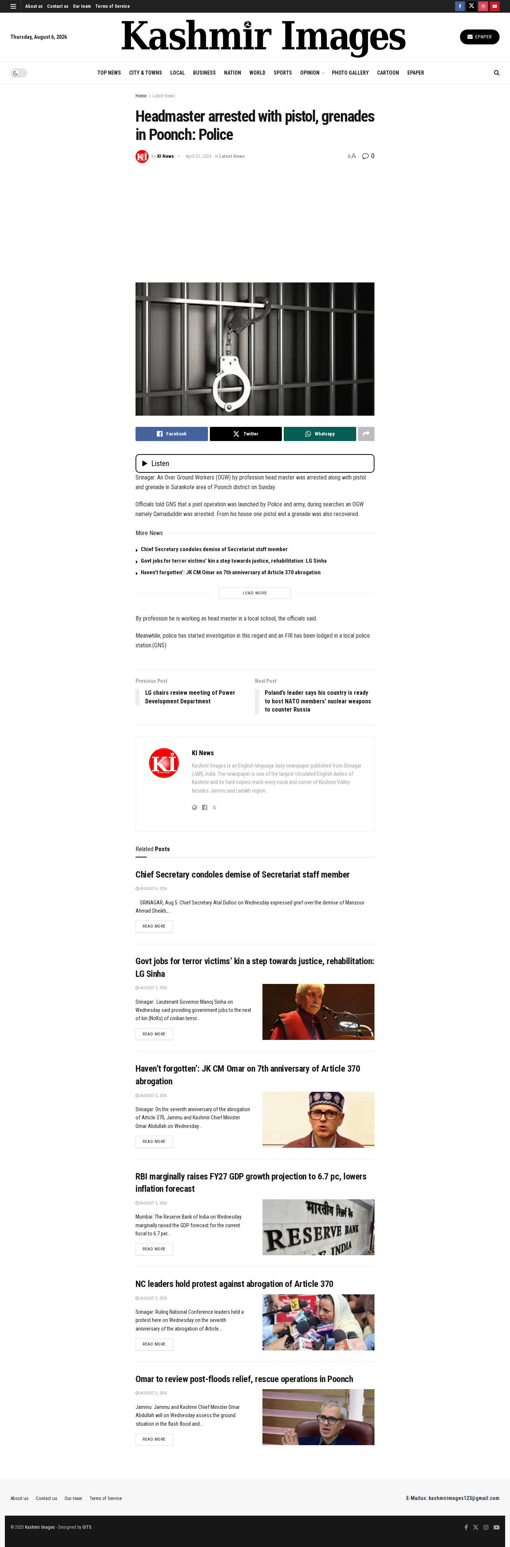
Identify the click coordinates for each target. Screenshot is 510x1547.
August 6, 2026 (153, 888)
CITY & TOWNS (145, 73)
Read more (158, 926)
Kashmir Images (40, 1527)
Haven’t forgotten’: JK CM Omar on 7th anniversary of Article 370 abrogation (231, 572)
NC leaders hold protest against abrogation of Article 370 (234, 1284)
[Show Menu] (13, 6)
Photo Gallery (350, 73)
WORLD (257, 73)
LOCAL (177, 73)
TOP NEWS (109, 73)
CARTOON (388, 73)
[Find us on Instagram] (483, 6)
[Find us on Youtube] (495, 6)
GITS (87, 1527)
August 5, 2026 (153, 987)
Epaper (483, 37)
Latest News (163, 96)
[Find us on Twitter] (471, 6)
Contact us (57, 6)
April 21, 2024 (198, 156)
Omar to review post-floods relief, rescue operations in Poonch (244, 1379)
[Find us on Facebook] (460, 6)
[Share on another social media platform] (366, 434)
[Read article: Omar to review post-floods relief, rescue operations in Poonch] (318, 1417)
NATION (232, 73)
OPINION (310, 73)
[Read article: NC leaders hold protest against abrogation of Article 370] (318, 1322)
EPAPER (415, 73)
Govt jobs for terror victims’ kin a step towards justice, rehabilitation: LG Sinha (234, 560)
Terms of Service (112, 6)
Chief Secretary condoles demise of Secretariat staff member (214, 549)
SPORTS (283, 73)
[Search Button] (497, 73)
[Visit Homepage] (264, 37)
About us (34, 6)
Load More (255, 593)
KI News (165, 156)
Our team (82, 6)
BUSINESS (204, 73)
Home (141, 96)
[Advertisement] (255, 219)
